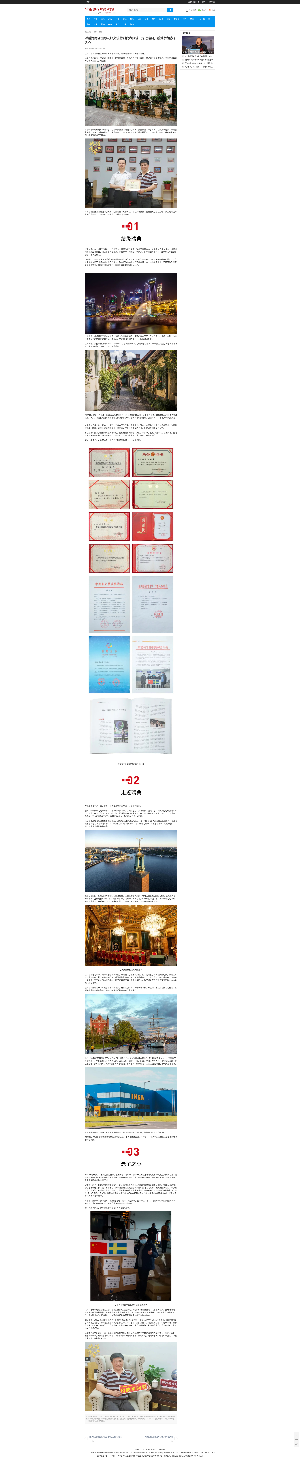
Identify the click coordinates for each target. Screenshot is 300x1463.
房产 (117, 24)
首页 (88, 2)
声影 (110, 19)
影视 (103, 24)
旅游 (132, 24)
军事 (96, 24)
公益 (139, 19)
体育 (185, 19)
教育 (154, 19)
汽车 (125, 24)
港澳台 (176, 19)
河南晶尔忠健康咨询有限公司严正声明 (159, 1437)
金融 (88, 24)
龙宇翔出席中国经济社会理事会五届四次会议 (105, 1437)
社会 (168, 19)
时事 (96, 19)
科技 (132, 19)
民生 (192, 19)
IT (209, 19)
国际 (103, 19)
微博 (213, 10)
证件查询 (212, 2)
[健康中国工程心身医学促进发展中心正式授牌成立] (198, 45)
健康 (146, 19)
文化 (117, 19)
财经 (125, 19)
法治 (161, 19)
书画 (110, 24)
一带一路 (201, 19)
